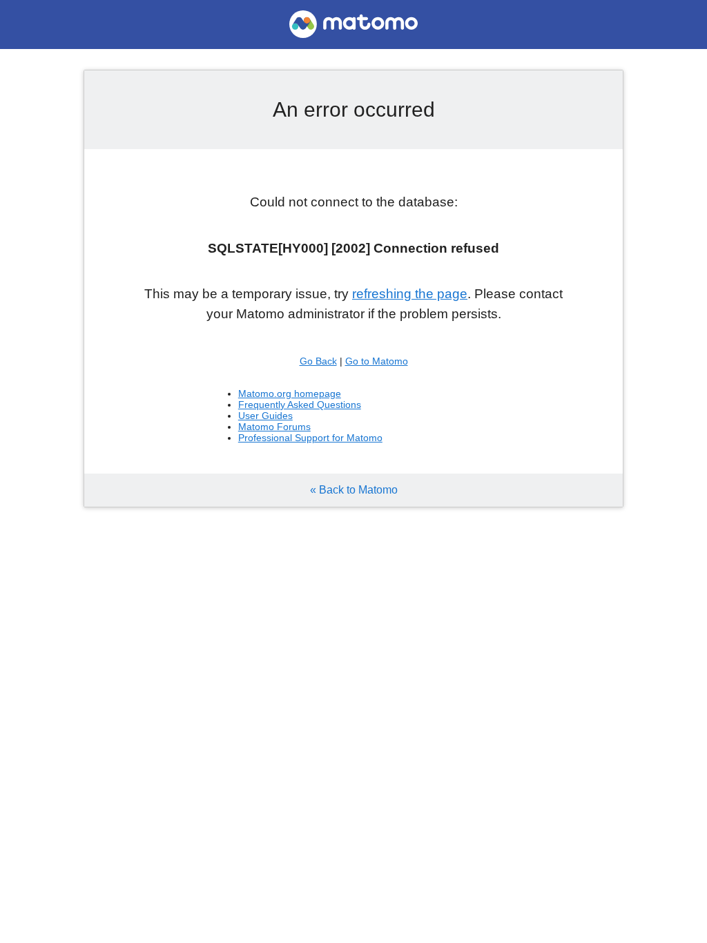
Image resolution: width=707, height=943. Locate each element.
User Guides (265, 415)
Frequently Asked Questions (299, 404)
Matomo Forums (274, 426)
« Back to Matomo (354, 490)
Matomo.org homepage (289, 393)
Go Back (318, 361)
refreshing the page (409, 293)
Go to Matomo (376, 361)
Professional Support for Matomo (310, 437)
